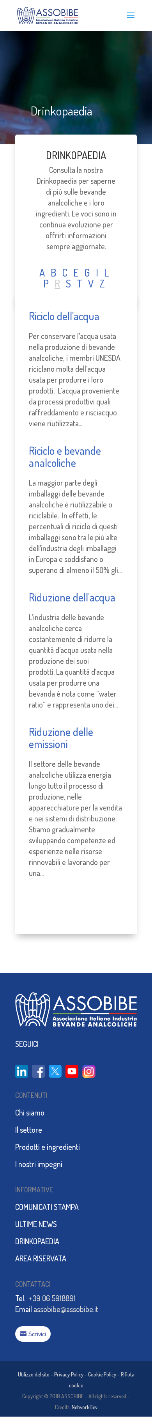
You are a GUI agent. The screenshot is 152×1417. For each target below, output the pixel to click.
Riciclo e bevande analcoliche (65, 456)
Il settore (28, 1129)
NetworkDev (84, 1407)
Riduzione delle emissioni (61, 738)
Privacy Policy (68, 1374)
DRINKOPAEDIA (76, 155)
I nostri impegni (38, 1164)
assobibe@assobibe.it (66, 1309)
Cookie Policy (102, 1374)
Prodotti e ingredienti (47, 1147)
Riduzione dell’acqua (72, 597)
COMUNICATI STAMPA (47, 1207)
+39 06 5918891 (52, 1298)
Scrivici (37, 1334)
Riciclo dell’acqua (64, 316)
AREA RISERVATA (40, 1258)
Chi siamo (29, 1112)
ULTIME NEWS (36, 1224)
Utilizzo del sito (33, 1374)
